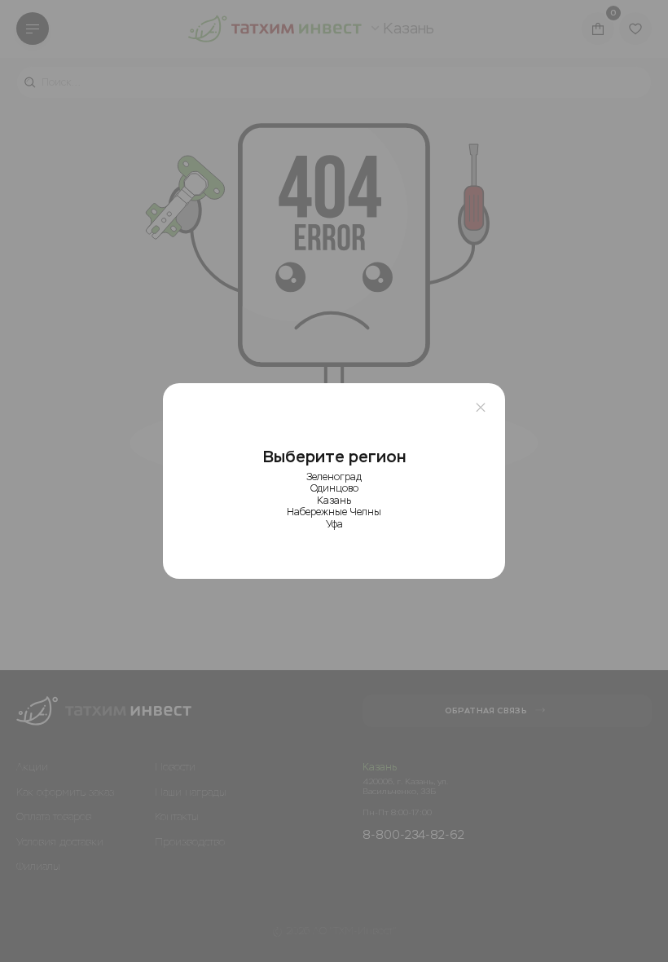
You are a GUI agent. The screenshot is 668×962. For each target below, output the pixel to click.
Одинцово (334, 488)
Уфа (334, 524)
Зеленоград (334, 477)
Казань (334, 500)
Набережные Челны (334, 512)
